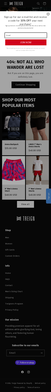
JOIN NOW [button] (25, 42)
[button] (48, 14)
